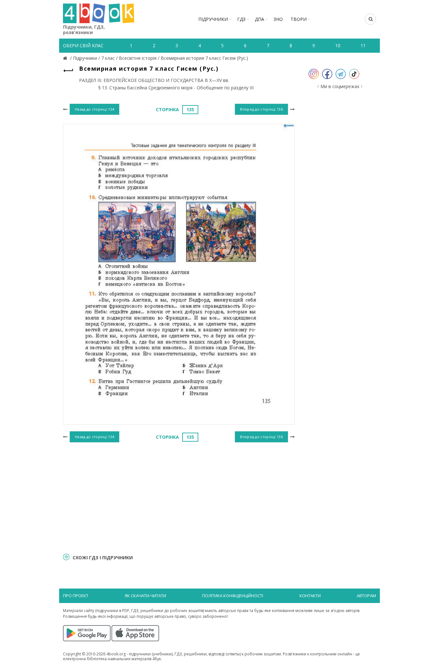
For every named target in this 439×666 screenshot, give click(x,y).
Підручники (213, 19)
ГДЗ (241, 19)
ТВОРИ (299, 19)
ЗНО (278, 19)
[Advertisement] (179, 497)
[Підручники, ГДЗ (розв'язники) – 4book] (66, 58)
